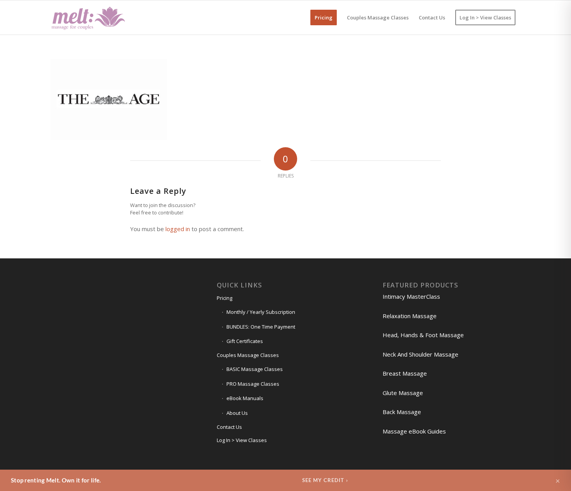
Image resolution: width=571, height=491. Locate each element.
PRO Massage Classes (252, 383)
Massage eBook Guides (414, 431)
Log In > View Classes (242, 440)
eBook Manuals (244, 398)
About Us (237, 412)
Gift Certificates (244, 341)
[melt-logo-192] (87, 17)
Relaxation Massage (410, 316)
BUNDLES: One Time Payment (260, 326)
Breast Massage (405, 373)
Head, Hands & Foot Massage (423, 335)
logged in (177, 229)
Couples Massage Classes (248, 355)
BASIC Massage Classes (254, 369)
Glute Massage (403, 393)
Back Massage (402, 412)
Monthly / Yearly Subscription (260, 311)
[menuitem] (323, 17)
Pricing (224, 297)
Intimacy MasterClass (411, 296)
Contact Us (229, 426)
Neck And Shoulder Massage (420, 354)
